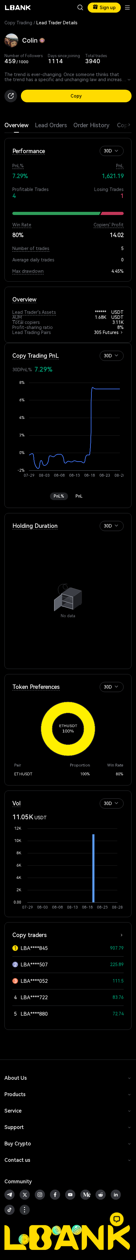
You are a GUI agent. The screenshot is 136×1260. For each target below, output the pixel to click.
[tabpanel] (68, 581)
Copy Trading (18, 22)
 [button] (129, 79)
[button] (116, 150)
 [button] (80, 7)
